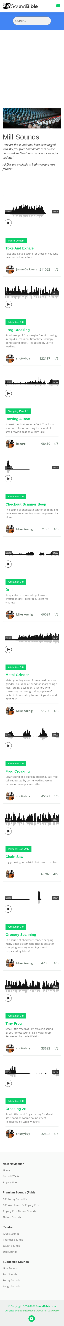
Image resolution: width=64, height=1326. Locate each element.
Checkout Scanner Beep (26, 504)
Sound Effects (11, 1176)
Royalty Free (10, 1182)
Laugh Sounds (11, 1246)
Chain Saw (14, 857)
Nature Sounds (12, 1217)
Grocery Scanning (21, 935)
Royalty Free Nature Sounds (19, 1211)
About (39, 1310)
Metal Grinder (17, 675)
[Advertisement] (32, 64)
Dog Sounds (10, 1252)
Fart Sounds (10, 1274)
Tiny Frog (14, 1023)
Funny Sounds (11, 1280)
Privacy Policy (52, 1310)
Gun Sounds (10, 1268)
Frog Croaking (18, 330)
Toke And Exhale (20, 248)
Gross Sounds (11, 1233)
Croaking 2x (16, 1109)
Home (6, 1170)
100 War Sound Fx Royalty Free (21, 1205)
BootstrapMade (26, 1310)
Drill (9, 590)
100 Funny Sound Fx (15, 1199)
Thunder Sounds (13, 1240)
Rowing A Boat (18, 419)
